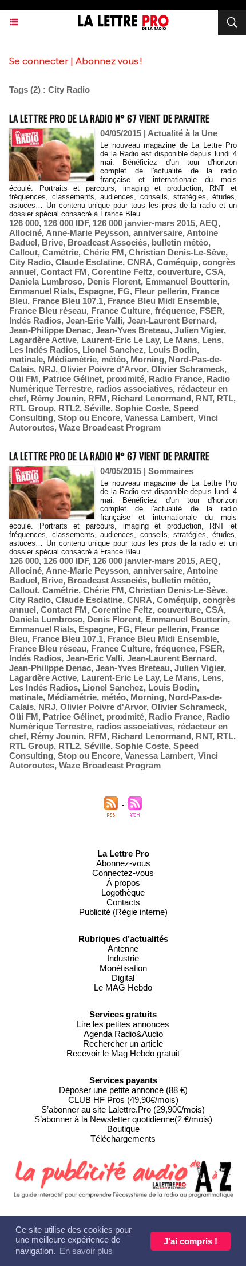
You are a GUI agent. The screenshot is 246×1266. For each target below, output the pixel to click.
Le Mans (180, 340)
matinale (26, 359)
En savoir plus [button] (86, 1251)
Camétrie (60, 252)
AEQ (208, 223)
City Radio (30, 262)
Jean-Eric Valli (94, 320)
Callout (23, 252)
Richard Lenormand (151, 398)
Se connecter (38, 61)
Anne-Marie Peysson (87, 233)
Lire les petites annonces (123, 1024)
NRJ (46, 369)
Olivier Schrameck (187, 369)
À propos (123, 883)
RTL (225, 398)
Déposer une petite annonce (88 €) (123, 1090)
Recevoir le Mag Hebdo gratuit (123, 1053)
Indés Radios (35, 320)
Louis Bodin (172, 349)
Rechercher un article (123, 1043)
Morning (147, 359)
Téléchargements (123, 1138)
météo (113, 359)
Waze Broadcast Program (110, 427)
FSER (211, 310)
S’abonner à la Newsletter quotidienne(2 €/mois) (123, 1119)
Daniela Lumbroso (45, 281)
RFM (97, 398)
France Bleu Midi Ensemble (162, 301)
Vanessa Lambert (159, 418)
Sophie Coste (142, 408)
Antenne (123, 948)
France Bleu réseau (47, 310)
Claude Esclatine (88, 262)
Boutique (123, 1129)
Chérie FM (103, 252)
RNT (204, 398)
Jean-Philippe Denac (50, 330)
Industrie (123, 958)
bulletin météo (180, 242)
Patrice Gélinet (72, 379)
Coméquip (177, 262)
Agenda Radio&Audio (123, 1034)
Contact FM (64, 272)
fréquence (175, 310)
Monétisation (123, 968)
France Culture (120, 310)
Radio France (175, 379)
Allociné (25, 233)
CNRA (139, 262)
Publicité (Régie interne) (123, 912)
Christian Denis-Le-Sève (177, 252)
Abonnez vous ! (109, 61)
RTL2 (69, 408)
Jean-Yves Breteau (133, 330)
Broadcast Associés (107, 242)
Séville (97, 408)
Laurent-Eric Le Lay (120, 340)
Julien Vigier (199, 330)
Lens (211, 340)
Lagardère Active (43, 340)
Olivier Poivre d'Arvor (103, 369)
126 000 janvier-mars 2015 (144, 223)
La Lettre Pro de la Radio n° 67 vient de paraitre (109, 118)
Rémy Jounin (57, 398)
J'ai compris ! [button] (190, 1241)
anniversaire (157, 233)
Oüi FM (23, 379)
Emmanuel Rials (41, 291)
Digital (123, 978)
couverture (179, 272)
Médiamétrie (72, 359)
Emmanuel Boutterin (186, 281)
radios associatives (134, 388)
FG (124, 291)
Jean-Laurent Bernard (171, 320)
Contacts (123, 902)
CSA (214, 272)
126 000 (24, 223)
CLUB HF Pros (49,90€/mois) (123, 1100)
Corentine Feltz (122, 272)
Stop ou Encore (89, 418)
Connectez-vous (123, 873)
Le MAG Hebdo (123, 987)
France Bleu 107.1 (67, 301)
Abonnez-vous (123, 863)
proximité (125, 379)
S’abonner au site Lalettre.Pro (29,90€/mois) (123, 1109)
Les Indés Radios (43, 349)
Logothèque (123, 892)
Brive (52, 242)
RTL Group (31, 408)
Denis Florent (114, 281)
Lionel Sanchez (113, 349)
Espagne (95, 291)
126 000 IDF (65, 223)
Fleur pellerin (160, 291)
